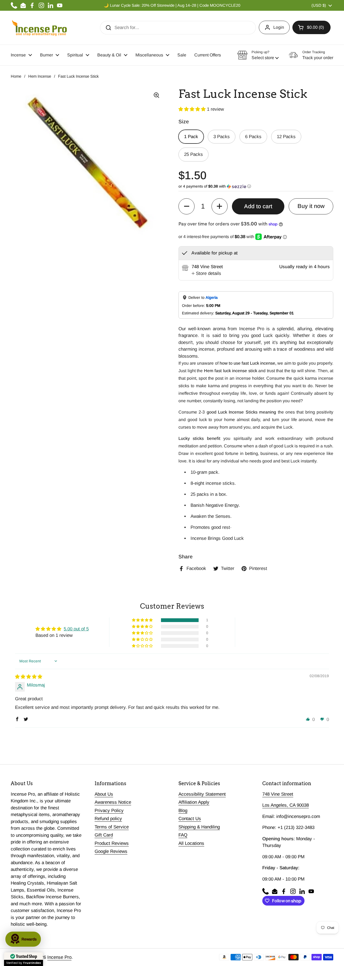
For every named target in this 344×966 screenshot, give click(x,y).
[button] (311, 27)
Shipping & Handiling (199, 826)
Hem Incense (39, 76)
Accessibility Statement (202, 794)
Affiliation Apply (193, 802)
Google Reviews (111, 851)
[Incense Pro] (39, 28)
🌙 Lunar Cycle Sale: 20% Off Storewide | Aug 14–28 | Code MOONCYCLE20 (172, 5)
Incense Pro (59, 957)
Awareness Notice (113, 802)
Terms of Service (112, 826)
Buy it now (311, 206)
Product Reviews (112, 843)
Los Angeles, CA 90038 (285, 805)
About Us (104, 794)
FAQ (182, 835)
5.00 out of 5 (76, 628)
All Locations (191, 843)
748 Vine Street (277, 794)
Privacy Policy (109, 810)
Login (278, 27)
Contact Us (189, 818)
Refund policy (108, 818)
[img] (28, 676)
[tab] (206, 273)
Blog (182, 810)
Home (16, 76)
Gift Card (104, 835)
